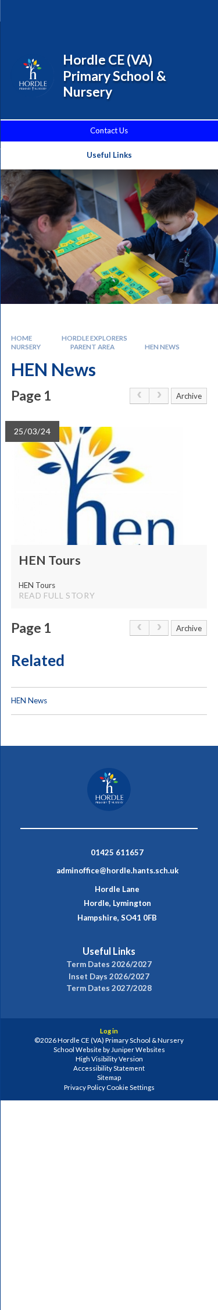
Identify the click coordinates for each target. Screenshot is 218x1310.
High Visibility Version (109, 1059)
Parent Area (92, 346)
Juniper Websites (138, 1049)
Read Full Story (57, 595)
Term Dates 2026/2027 (109, 964)
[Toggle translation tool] (163, 16)
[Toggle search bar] (134, 16)
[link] (139, 396)
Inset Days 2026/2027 (109, 976)
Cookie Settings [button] (130, 1087)
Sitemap (109, 1077)
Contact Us (109, 130)
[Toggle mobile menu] (194, 16)
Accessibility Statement (109, 1068)
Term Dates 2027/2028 (109, 988)
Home (21, 338)
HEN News (162, 346)
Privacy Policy (84, 1087)
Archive (189, 396)
